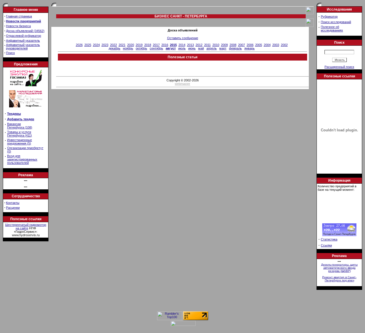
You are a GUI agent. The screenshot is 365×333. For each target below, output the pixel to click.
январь (249, 48)
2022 (113, 45)
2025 (87, 45)
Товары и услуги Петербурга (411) (19, 133)
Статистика (329, 239)
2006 (250, 45)
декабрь (114, 48)
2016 (164, 45)
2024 (96, 45)
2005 (258, 45)
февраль (235, 48)
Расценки (13, 207)
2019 (139, 45)
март (222, 48)
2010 (215, 45)
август (171, 48)
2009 (224, 45)
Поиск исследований (336, 22)
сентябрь (156, 48)
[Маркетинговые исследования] (25, 109)
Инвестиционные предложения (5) (19, 141)
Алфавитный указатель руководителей (23, 46)
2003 (275, 45)
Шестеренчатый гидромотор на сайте (25, 226)
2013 (190, 45)
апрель (211, 48)
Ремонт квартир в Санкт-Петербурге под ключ (339, 279)
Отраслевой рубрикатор (23, 35)
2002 (284, 45)
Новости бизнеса (18, 26)
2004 (267, 45)
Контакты (12, 202)
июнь (192, 48)
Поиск (10, 53)
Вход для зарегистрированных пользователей (22, 159)
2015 (173, 45)
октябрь (141, 48)
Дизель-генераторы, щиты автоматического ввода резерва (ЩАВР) (339, 267)
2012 (199, 45)
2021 (122, 45)
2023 (105, 45)
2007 (241, 45)
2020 (130, 45)
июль (182, 48)
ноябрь (128, 48)
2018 (147, 45)
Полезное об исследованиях (332, 28)
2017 (156, 45)
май (201, 48)
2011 (207, 45)
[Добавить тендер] (25, 85)
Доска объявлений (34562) (25, 31)
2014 (182, 45)
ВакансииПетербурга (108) (19, 125)
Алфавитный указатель (23, 40)
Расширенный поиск (339, 67)
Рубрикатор (329, 16)
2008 (233, 45)
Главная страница (19, 16)
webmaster (182, 83)
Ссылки (326, 245)
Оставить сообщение (182, 38)
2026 (79, 45)
